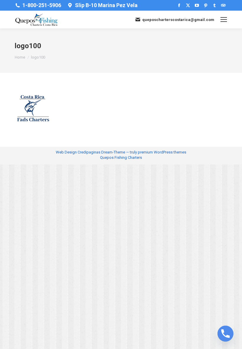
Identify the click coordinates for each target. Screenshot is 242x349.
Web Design (66, 152)
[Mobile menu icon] (223, 19)
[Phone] (225, 334)
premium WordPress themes (162, 152)
